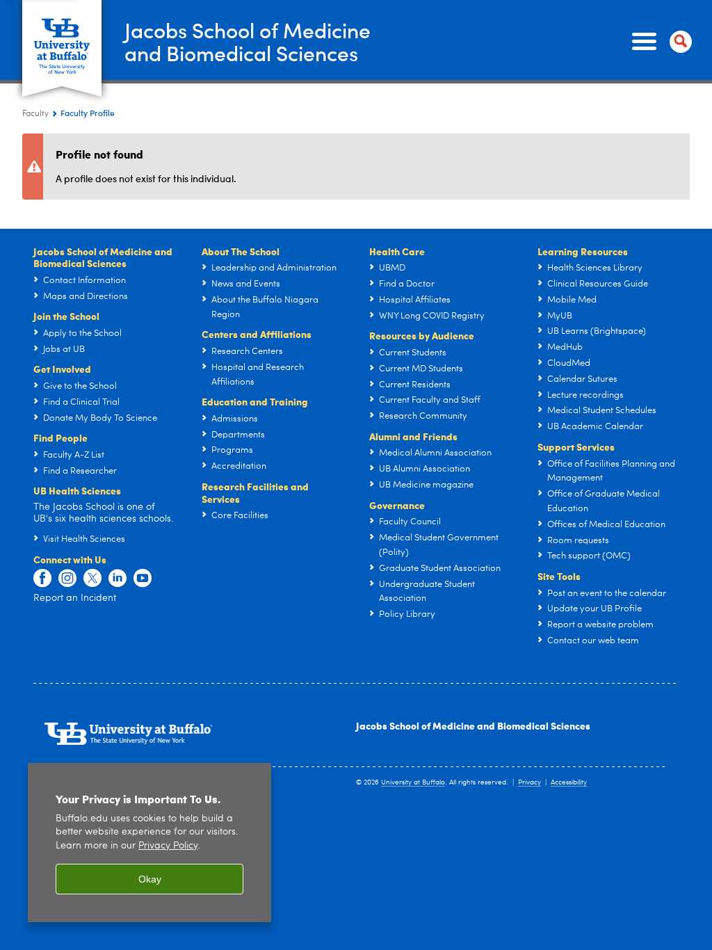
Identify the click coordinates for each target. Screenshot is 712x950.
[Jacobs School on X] (92, 579)
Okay (149, 879)
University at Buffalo (413, 782)
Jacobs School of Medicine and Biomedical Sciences (473, 725)
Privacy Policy (167, 846)
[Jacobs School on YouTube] (143, 579)
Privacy (529, 782)
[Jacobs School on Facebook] (42, 579)
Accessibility (569, 782)
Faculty (35, 114)
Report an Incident (74, 598)
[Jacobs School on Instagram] (67, 579)
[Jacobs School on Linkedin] (117, 579)
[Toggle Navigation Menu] (659, 41)
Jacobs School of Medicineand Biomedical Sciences (247, 41)
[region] (149, 842)
